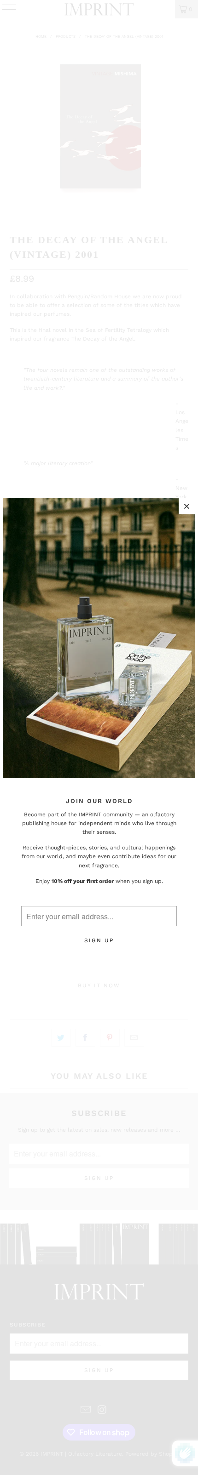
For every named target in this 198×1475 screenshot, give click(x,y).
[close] (187, 506)
